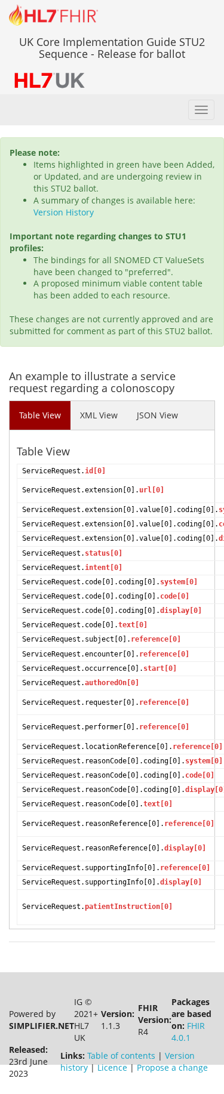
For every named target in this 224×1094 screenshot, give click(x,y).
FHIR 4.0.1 (188, 1031)
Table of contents (121, 1055)
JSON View (157, 415)
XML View (99, 415)
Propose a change (172, 1067)
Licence (112, 1067)
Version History (63, 212)
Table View (40, 415)
